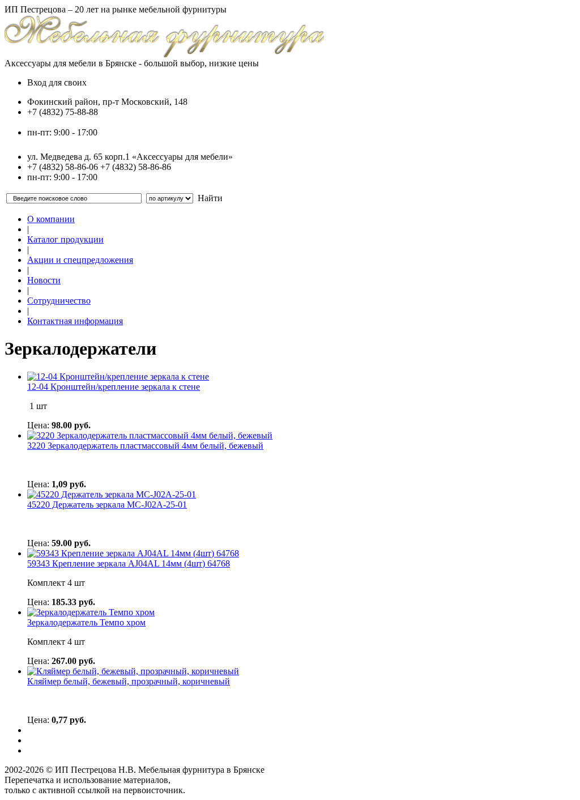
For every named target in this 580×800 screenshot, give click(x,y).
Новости (44, 280)
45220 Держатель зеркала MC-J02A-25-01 (107, 504)
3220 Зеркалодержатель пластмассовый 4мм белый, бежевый (145, 445)
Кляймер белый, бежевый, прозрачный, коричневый (128, 681)
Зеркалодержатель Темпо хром (86, 622)
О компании (51, 219)
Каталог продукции (65, 239)
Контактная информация (75, 321)
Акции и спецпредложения (80, 260)
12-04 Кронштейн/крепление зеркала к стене (113, 387)
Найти (210, 198)
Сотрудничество (59, 300)
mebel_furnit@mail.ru (66, 122)
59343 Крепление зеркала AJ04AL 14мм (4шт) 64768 (128, 563)
